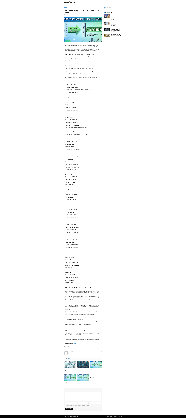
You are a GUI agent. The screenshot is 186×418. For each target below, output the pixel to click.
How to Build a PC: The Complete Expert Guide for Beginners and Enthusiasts (115, 29)
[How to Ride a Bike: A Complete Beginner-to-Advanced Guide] (107, 35)
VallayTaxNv (76, 343)
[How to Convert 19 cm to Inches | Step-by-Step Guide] (83, 377)
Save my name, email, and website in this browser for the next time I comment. (78, 405)
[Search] (121, 2)
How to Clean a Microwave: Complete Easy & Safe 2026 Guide (69, 369)
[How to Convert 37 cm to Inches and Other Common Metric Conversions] (70, 377)
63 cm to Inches (66, 346)
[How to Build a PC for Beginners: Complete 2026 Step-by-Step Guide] (83, 364)
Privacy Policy (120, 416)
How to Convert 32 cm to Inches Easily (96, 376)
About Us (111, 416)
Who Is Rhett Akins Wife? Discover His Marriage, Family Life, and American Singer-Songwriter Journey (116, 16)
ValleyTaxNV (76, 416)
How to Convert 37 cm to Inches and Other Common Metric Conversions (70, 382)
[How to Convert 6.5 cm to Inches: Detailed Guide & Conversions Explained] (96, 364)
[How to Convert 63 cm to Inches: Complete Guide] (83, 29)
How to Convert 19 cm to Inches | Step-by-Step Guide (83, 382)
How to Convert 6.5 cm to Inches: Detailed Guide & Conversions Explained (94, 369)
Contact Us (115, 416)
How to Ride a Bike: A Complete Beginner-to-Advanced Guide (116, 35)
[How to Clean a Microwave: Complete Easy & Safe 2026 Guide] (70, 364)
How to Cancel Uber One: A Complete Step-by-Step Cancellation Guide (115, 23)
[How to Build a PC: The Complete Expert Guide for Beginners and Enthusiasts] (107, 29)
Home (65, 5)
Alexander (72, 351)
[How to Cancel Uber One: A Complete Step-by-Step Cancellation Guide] (107, 23)
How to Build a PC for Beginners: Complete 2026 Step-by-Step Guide (83, 369)
